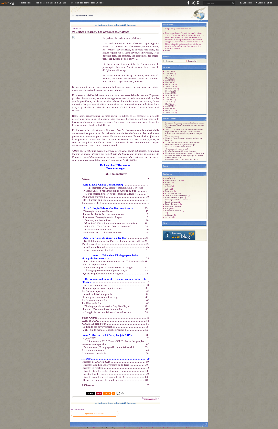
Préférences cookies (192, 428)
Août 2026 (169, 71)
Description (169, 33)
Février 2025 (170, 110)
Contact (168, 50)
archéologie (169, 215)
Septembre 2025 (171, 95)
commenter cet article (151, 399)
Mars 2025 (169, 108)
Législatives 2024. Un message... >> (126, 25)
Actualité (168, 178)
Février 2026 (170, 84)
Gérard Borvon (94, 428)
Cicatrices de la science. (173, 193)
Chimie (167, 182)
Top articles (122, 428)
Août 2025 (169, 97)
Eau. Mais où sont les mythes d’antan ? (178, 147)
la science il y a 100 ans (173, 206)
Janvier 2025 (170, 113)
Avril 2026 (169, 80)
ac (166, 213)
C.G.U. (154, 428)
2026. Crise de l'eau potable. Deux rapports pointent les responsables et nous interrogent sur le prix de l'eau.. (184, 130)
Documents (169, 191)
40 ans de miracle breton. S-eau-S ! (177, 149)
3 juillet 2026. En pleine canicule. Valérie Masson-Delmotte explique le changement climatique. (182, 143)
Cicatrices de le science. (173, 211)
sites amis (168, 217)
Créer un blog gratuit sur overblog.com (179, 235)
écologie (168, 208)
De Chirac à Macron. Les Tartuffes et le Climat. (100, 31)
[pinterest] (198, 2)
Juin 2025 (169, 102)
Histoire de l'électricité (172, 180)
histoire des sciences (172, 204)
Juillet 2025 (169, 100)
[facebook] (188, 2)
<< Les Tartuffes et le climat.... (102, 25)
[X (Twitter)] (193, 2)
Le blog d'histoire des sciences (82, 16)
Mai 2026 (168, 78)
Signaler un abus (143, 428)
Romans (168, 187)
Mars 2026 (169, 82)
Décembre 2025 (171, 89)
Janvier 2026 (170, 87)
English (168, 185)
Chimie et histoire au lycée (174, 198)
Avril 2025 (169, 106)
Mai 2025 (168, 104)
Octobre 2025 (170, 93)
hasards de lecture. (171, 202)
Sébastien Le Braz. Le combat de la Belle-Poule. (181, 160)
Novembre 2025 (171, 91)
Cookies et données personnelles (171, 428)
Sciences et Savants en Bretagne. (176, 195)
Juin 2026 (169, 76)
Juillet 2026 (169, 74)
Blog (167, 29)
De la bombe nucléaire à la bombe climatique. (180, 151)
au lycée (168, 189)
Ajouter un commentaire (94, 414)
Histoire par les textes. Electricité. (176, 200)
